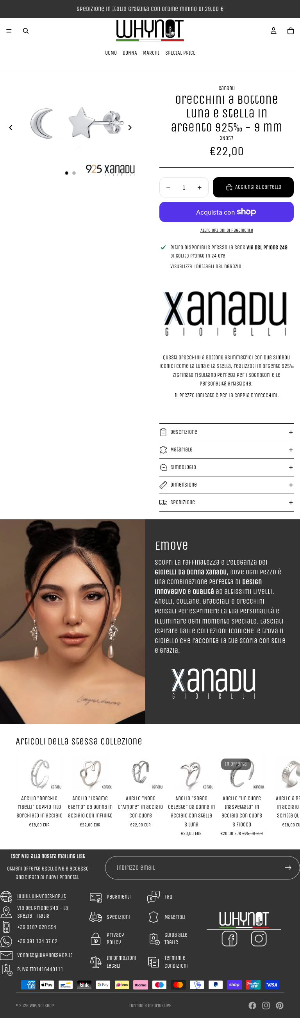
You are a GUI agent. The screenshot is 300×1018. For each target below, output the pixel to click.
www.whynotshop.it (41, 896)
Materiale (181, 449)
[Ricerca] (25, 30)
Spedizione (182, 502)
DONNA (130, 53)
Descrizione (183, 432)
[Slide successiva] (132, 129)
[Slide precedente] (8, 129)
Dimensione (183, 484)
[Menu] (9, 31)
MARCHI (151, 53)
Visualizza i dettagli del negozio (205, 266)
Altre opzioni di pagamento (226, 230)
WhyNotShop (42, 1005)
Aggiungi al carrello (258, 187)
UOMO (111, 53)
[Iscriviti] (288, 868)
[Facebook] (252, 1005)
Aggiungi (57, 779)
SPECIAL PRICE (180, 53)
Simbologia (183, 467)
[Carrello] (290, 30)
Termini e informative (150, 1005)
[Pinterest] (279, 1005)
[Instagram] (266, 1005)
